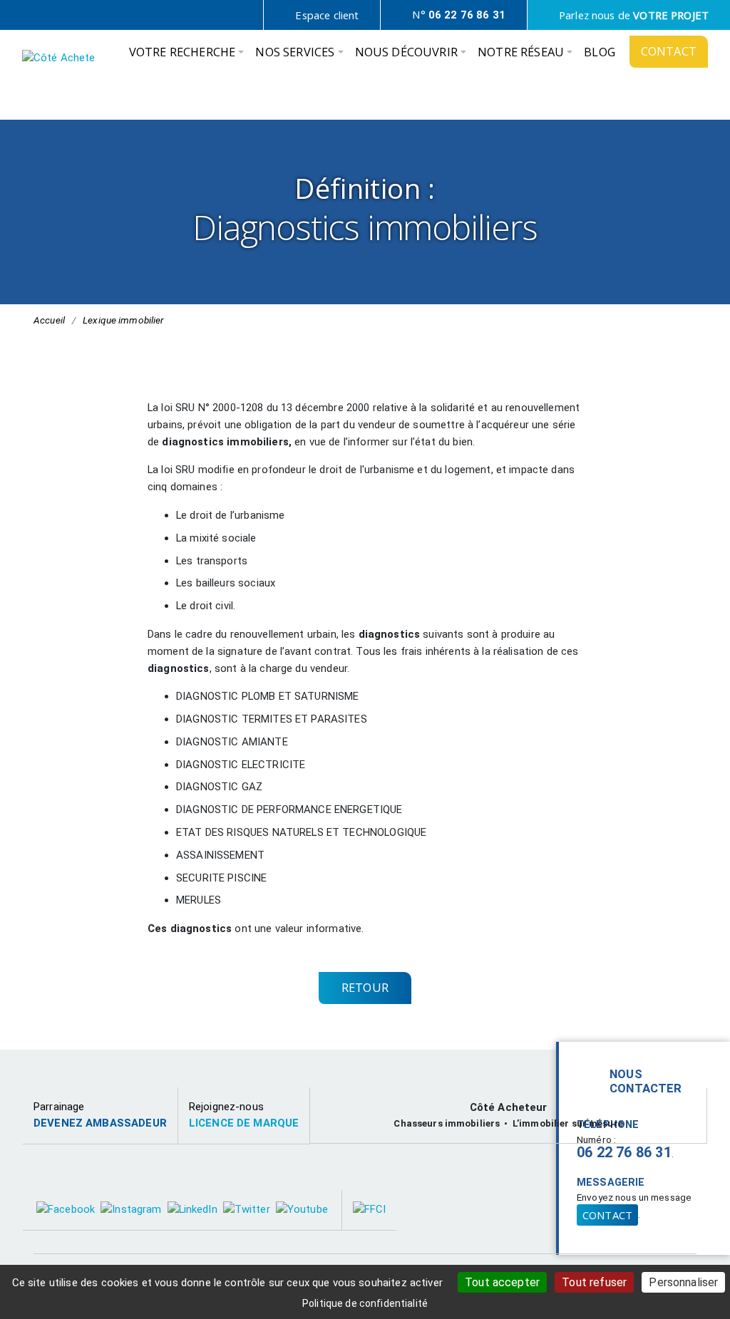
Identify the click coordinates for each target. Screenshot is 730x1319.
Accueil (49, 320)
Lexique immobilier (123, 320)
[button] (186, 56)
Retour (365, 987)
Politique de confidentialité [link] (365, 1303)
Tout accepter (502, 1282)
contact (607, 1215)
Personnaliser (683, 1282)
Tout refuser (594, 1282)
